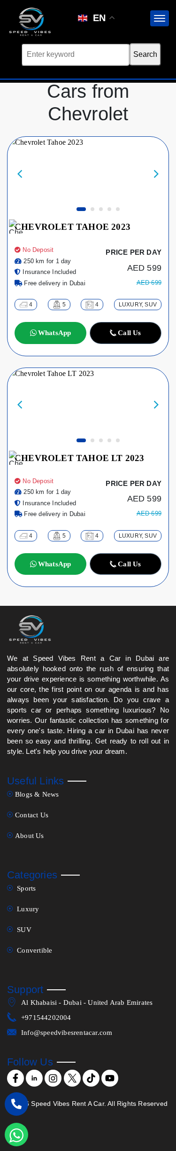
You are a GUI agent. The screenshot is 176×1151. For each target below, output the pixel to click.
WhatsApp (54, 333)
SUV (23, 929)
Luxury (27, 909)
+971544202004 (46, 1017)
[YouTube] (109, 1078)
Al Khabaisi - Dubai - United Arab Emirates (87, 1002)
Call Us (129, 333)
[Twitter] (72, 1078)
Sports (25, 888)
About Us (29, 835)
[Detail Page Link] (45, 175)
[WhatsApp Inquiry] (16, 1134)
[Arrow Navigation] (23, 175)
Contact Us (31, 815)
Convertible (33, 950)
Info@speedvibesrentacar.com (66, 1032)
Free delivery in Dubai (53, 283)
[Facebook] (15, 1078)
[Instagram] (53, 1078)
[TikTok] (91, 1078)
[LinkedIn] (34, 1078)
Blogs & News (37, 794)
